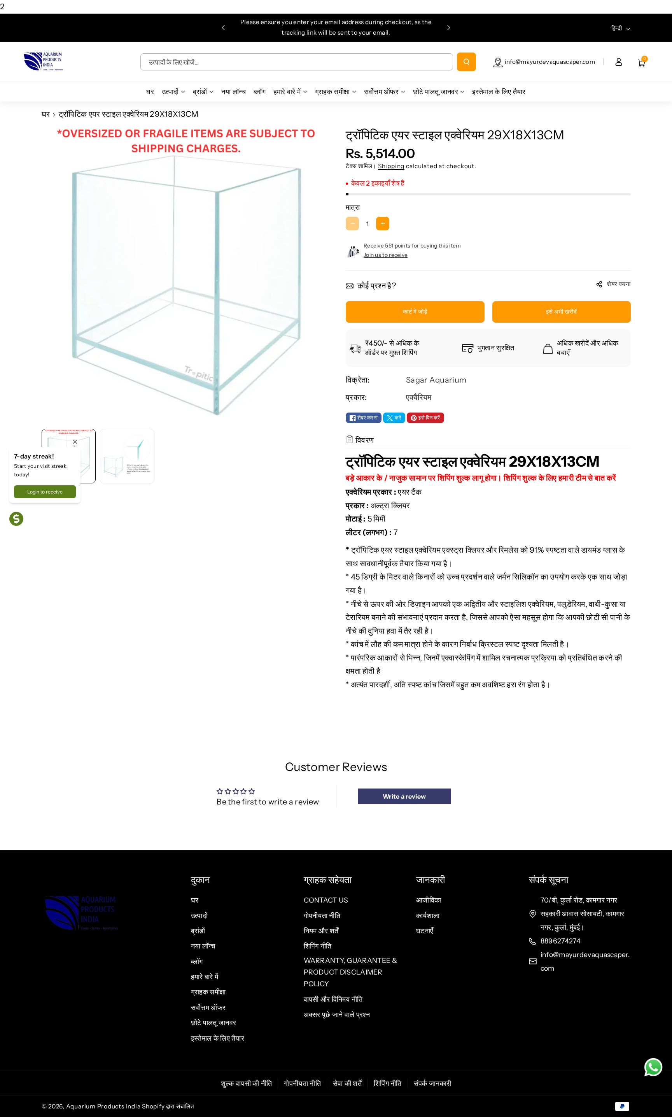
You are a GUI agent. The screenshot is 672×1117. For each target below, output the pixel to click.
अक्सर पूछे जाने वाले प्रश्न (337, 1014)
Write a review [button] (404, 796)
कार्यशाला (427, 916)
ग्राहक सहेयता (328, 879)
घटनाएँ (424, 931)
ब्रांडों (198, 931)
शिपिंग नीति (318, 946)
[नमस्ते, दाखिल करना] (618, 61)
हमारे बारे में (204, 977)
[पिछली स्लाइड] (223, 28)
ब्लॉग (197, 961)
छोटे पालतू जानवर (213, 1023)
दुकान (200, 879)
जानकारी (430, 879)
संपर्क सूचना (548, 879)
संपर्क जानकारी (432, 1083)
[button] (641, 61)
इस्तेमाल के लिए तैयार (217, 1038)
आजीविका (428, 900)
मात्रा (353, 207)
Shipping (391, 166)
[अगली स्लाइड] (449, 28)
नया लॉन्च (203, 946)
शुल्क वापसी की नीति (246, 1083)
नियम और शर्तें (321, 931)
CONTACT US (326, 900)
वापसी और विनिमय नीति (333, 999)
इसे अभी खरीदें (561, 311)
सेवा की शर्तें (347, 1083)
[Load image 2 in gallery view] (127, 456)
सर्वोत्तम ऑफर (208, 1007)
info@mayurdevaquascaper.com (550, 61)
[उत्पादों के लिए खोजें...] (466, 62)
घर (46, 114)
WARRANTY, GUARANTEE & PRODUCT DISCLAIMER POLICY (350, 972)
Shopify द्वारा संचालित (168, 1106)
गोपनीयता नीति (322, 916)
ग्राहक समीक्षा (208, 992)
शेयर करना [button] (618, 284)
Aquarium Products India (104, 1106)
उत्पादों (199, 916)
